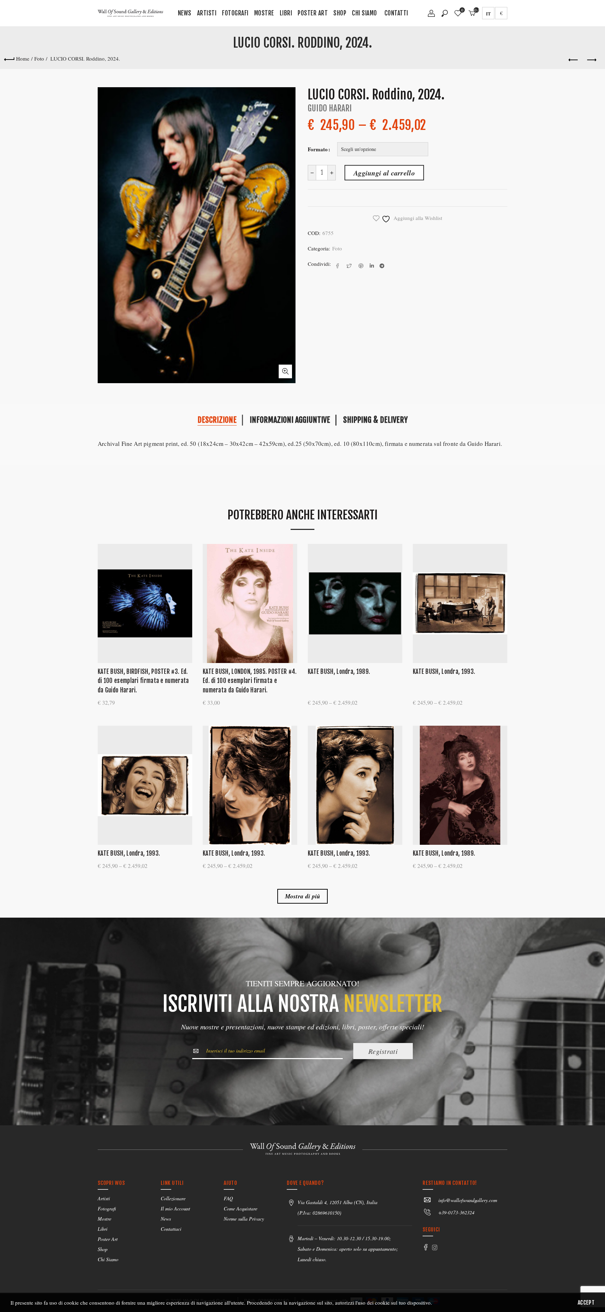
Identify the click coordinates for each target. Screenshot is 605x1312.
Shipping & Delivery (375, 419)
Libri (286, 13)
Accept (586, 1302)
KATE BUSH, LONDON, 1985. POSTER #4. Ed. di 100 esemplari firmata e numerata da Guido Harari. (250, 681)
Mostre (264, 13)
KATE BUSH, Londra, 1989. (339, 671)
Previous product (573, 60)
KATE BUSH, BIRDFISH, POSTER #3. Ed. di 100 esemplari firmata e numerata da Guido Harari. (143, 681)
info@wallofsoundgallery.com (467, 1200)
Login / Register (431, 15)
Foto (39, 58)
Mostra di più (302, 896)
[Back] (9, 58)
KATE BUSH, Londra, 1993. (444, 671)
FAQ (228, 1198)
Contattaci (171, 1228)
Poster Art (313, 13)
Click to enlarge (285, 371)
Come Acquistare (240, 1208)
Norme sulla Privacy (244, 1218)
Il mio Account (175, 1208)
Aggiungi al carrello (384, 173)
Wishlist (462, 10)
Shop (339, 13)
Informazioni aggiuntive (290, 419)
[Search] (444, 13)
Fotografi (235, 13)
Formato (318, 149)
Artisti (207, 13)
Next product (591, 60)
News (185, 13)
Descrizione (217, 419)
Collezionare (173, 1198)
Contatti (396, 13)
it (488, 13)
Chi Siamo (364, 13)
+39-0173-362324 (456, 1212)
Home (22, 58)
